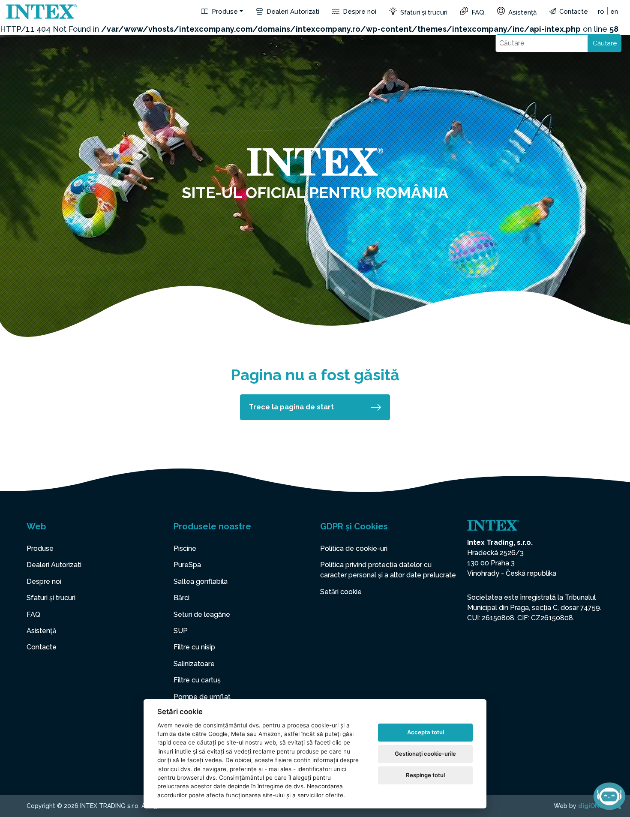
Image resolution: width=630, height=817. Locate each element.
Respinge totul (425, 775)
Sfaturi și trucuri (423, 12)
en (614, 11)
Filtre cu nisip (194, 647)
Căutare (605, 43)
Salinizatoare (194, 664)
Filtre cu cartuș (197, 680)
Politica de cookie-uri (353, 548)
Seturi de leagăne (202, 614)
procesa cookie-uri (313, 725)
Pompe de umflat (202, 697)
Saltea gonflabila (201, 581)
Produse (224, 11)
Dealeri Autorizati (292, 11)
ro (601, 11)
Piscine (185, 548)
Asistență (522, 12)
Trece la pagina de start (291, 407)
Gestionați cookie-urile (425, 753)
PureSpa (187, 565)
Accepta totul (425, 732)
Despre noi (358, 11)
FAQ (477, 12)
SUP (181, 631)
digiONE (590, 805)
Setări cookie (341, 592)
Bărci (181, 598)
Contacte (573, 11)
